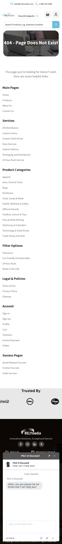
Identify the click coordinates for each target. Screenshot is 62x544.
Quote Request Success (14, 362)
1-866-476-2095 (45, 3)
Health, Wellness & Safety (15, 203)
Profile (5, 324)
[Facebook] (20, 444)
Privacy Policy (9, 291)
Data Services (9, 143)
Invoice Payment (11, 340)
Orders (5, 345)
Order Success (9, 373)
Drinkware (7, 192)
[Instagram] (27, 444)
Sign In (6, 313)
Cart (4, 329)
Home (5, 94)
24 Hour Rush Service (13, 159)
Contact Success (10, 367)
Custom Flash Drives (12, 138)
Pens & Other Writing (13, 219)
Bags (5, 187)
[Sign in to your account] (56, 14)
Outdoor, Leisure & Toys (14, 214)
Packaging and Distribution (16, 154)
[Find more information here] (31, 497)
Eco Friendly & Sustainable (16, 258)
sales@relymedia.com (24, 3)
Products (7, 100)
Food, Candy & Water (13, 198)
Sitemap (6, 296)
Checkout (7, 334)
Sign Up (6, 318)
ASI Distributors (10, 127)
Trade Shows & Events (13, 235)
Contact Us (8, 110)
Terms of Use (8, 285)
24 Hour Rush (9, 263)
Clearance (7, 252)
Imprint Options (10, 149)
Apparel (6, 176)
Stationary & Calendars (14, 225)
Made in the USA (10, 268)
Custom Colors (9, 133)
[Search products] (56, 24)
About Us (7, 105)
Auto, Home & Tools (12, 182)
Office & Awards (10, 209)
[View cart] (47, 14)
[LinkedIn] (34, 444)
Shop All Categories (26, 16)
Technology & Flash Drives (15, 230)
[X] (41, 444)
